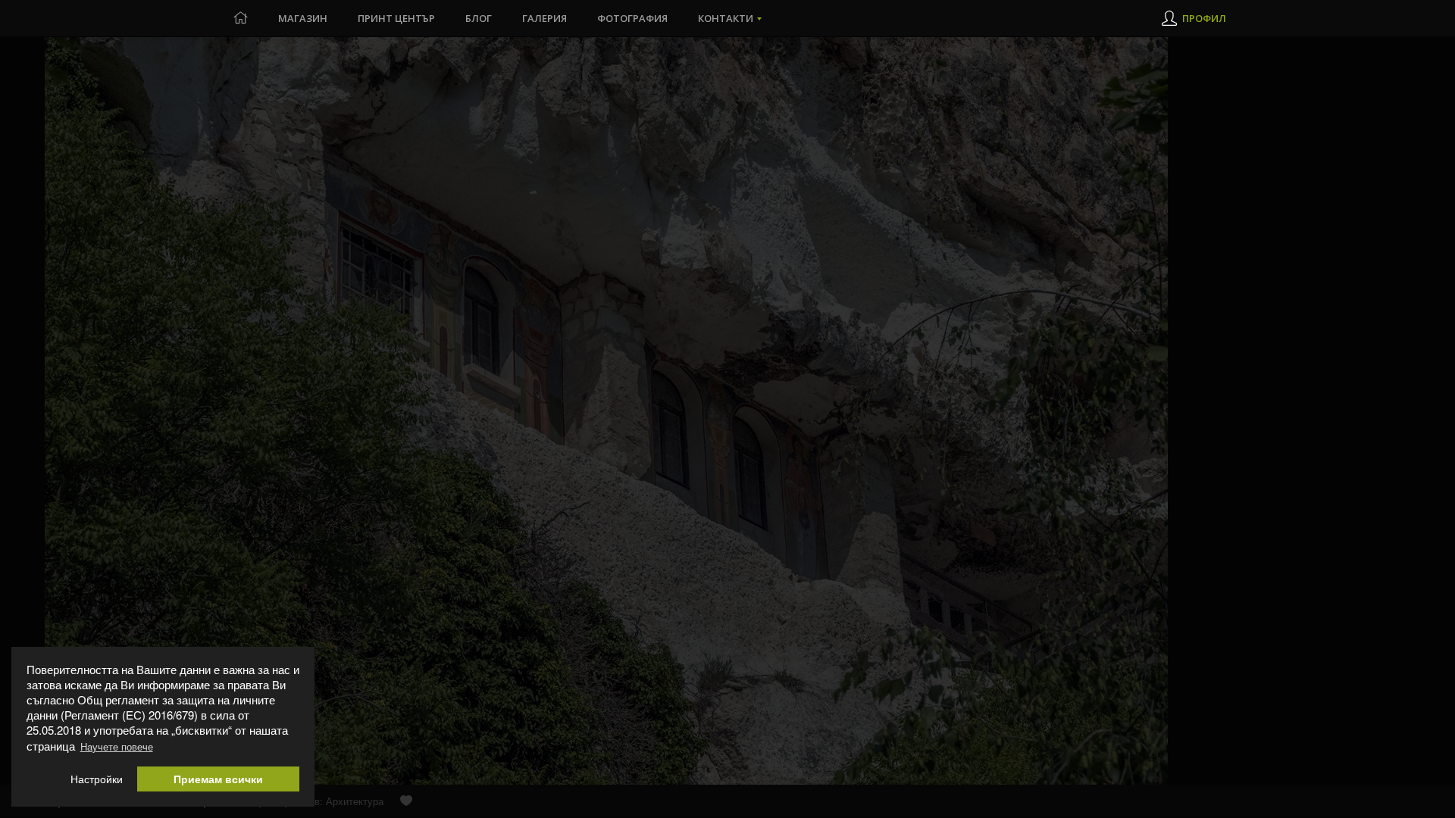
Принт (396, 18)
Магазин (302, 18)
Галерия (544, 18)
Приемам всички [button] (218, 779)
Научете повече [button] (116, 746)
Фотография (632, 18)
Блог (478, 18)
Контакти (725, 18)
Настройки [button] (96, 779)
